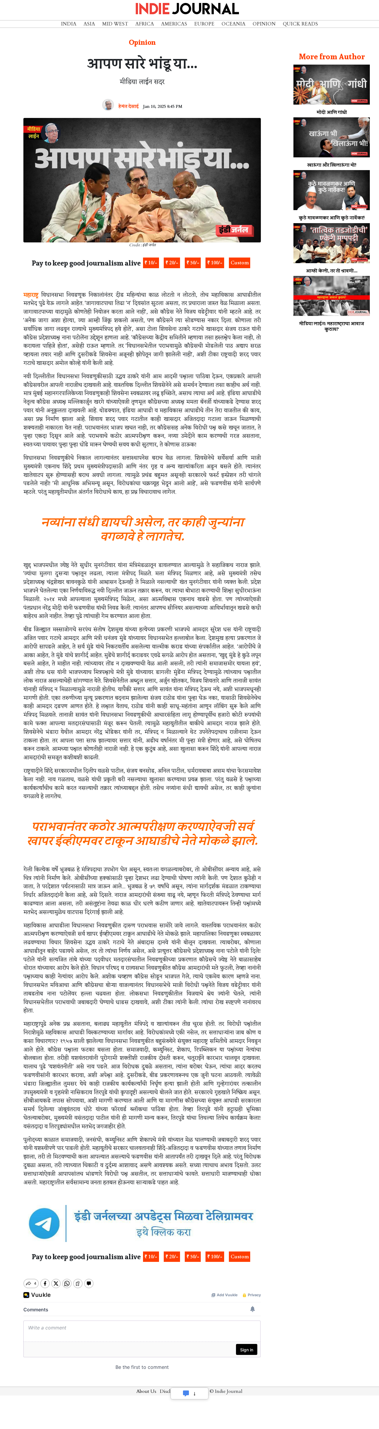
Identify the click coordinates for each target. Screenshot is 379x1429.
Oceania (233, 24)
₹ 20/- (172, 263)
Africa (144, 24)
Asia (89, 24)
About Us (146, 1391)
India (68, 24)
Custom (240, 263)
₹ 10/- (150, 263)
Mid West (115, 24)
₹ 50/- (193, 263)
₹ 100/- (214, 263)
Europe (204, 24)
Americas (174, 24)
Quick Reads (300, 24)
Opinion (264, 24)
